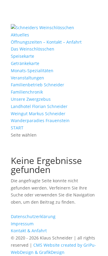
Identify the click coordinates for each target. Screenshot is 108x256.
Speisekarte (22, 56)
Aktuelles (20, 35)
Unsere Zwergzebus (31, 99)
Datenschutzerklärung (33, 216)
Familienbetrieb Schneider (37, 85)
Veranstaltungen (27, 78)
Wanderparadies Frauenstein (40, 120)
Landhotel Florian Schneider (39, 106)
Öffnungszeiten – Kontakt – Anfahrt (46, 42)
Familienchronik (27, 92)
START (17, 128)
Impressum (22, 224)
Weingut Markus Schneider (38, 113)
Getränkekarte (25, 63)
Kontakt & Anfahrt (29, 230)
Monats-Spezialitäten (32, 70)
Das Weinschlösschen (32, 49)
